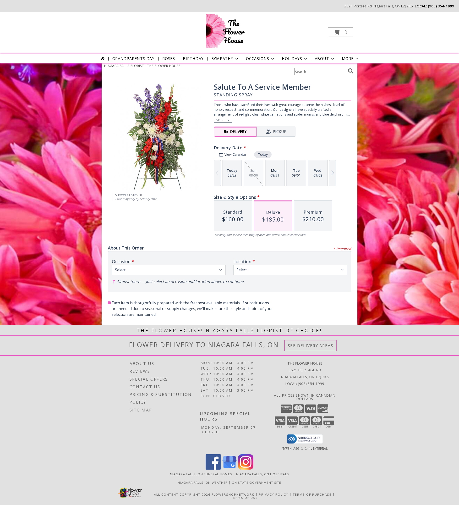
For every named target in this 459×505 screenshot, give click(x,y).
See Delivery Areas (310, 345)
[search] (351, 71)
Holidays (292, 58)
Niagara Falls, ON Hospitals (262, 474)
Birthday (193, 58)
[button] (340, 32)
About (322, 58)
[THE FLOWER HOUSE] (229, 30)
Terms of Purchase (312, 494)
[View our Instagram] (245, 468)
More (348, 58)
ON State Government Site (256, 482)
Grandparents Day (133, 58)
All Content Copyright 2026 (182, 494)
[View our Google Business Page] (229, 468)
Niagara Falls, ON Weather (203, 482)
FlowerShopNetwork (233, 494)
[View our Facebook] (213, 468)
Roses (168, 58)
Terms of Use (244, 497)
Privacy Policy (273, 494)
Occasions (257, 58)
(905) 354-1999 (441, 6)
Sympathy (222, 58)
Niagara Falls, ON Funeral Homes (201, 474)
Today (263, 154)
